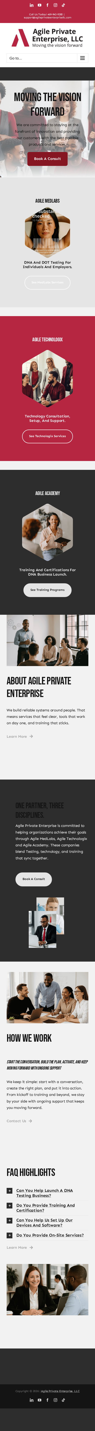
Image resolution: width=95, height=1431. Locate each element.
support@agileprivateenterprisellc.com (47, 17)
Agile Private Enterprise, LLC (60, 1391)
